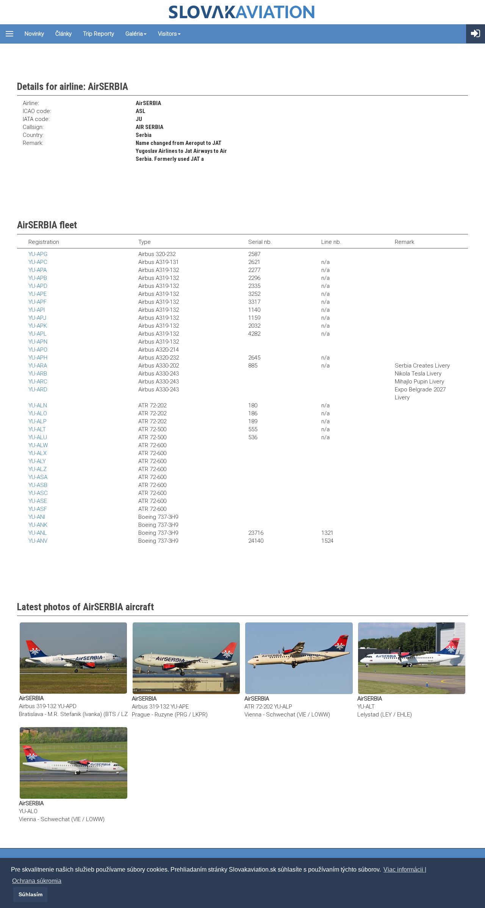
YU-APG (37, 254)
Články (63, 33)
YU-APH (37, 357)
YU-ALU (37, 437)
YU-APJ (37, 317)
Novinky (34, 33)
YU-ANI (36, 517)
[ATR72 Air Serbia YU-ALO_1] (73, 762)
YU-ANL (37, 532)
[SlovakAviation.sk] (242, 12)
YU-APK (37, 325)
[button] (12, 894)
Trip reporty (98, 33)
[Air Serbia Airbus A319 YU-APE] (186, 658)
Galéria (134, 33)
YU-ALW (38, 445)
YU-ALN (37, 405)
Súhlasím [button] (30, 894)
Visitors (167, 33)
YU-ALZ (37, 469)
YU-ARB (37, 373)
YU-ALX (37, 453)
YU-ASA (37, 477)
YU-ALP (37, 421)
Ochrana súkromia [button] (36, 881)
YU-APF (37, 301)
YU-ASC (38, 493)
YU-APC (37, 262)
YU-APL (37, 333)
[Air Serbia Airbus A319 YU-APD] (73, 657)
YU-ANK (37, 525)
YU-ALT (37, 429)
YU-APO (37, 349)
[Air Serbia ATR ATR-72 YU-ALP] (299, 658)
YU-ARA (37, 365)
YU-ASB (37, 485)
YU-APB (37, 278)
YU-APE (37, 294)
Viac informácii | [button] (404, 869)
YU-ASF (37, 509)
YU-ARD (37, 389)
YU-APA (37, 270)
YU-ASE (37, 501)
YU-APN (37, 341)
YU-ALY (37, 461)
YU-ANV (37, 540)
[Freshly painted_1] (412, 658)
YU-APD (37, 286)
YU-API (36, 309)
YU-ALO (37, 413)
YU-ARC (37, 381)
